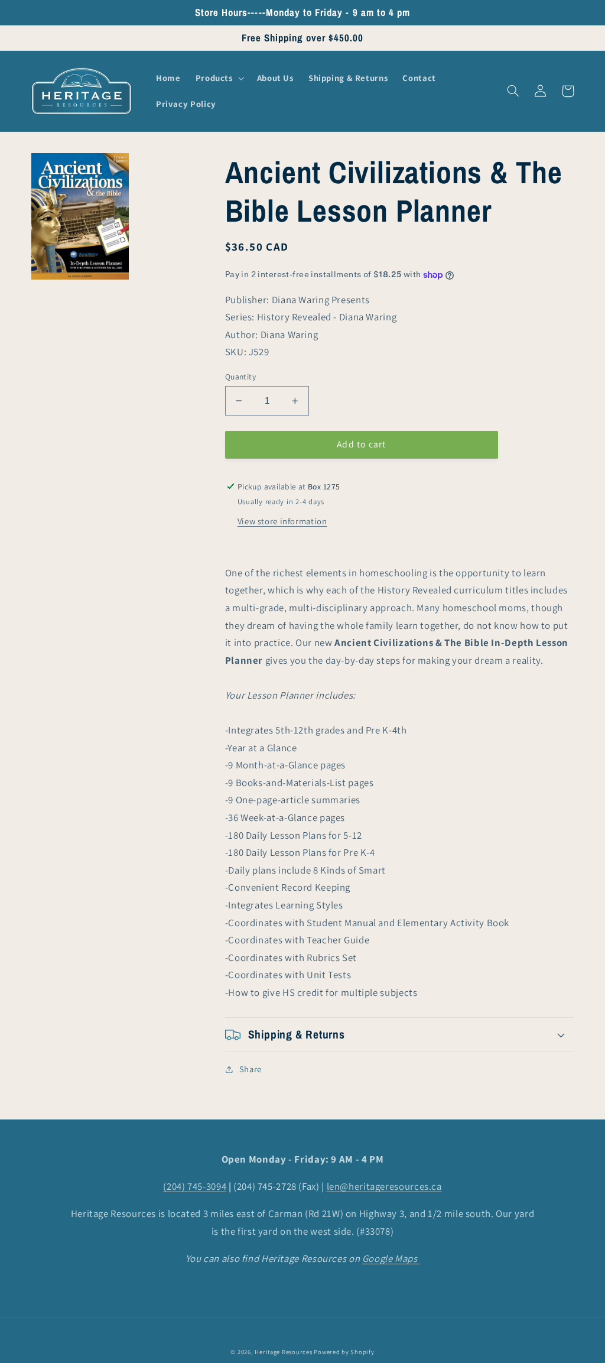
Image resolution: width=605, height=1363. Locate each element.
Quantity (240, 376)
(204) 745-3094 (194, 1186)
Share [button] (250, 1069)
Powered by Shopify (344, 1352)
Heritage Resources (284, 1352)
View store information (282, 521)
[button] (218, 78)
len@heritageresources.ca (384, 1186)
